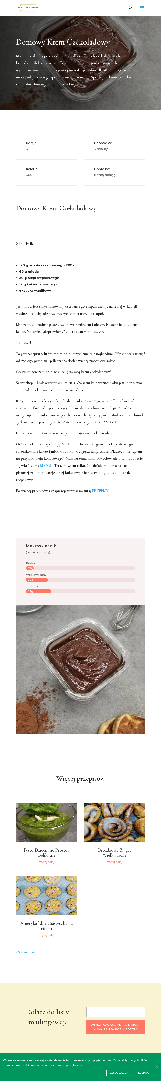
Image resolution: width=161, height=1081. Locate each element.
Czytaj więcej (119, 1072)
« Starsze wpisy (26, 952)
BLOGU (46, 465)
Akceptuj (143, 1072)
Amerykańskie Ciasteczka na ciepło (46, 925)
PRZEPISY (100, 490)
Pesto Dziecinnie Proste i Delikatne (46, 852)
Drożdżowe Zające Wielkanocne (114, 852)
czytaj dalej (46, 862)
